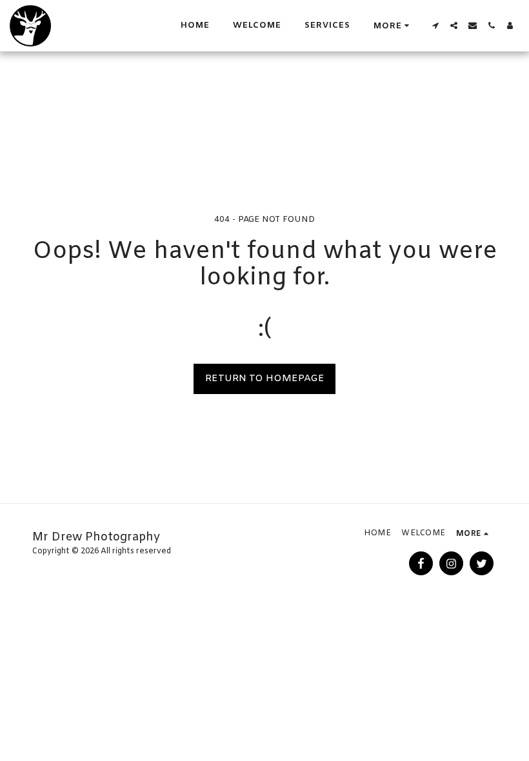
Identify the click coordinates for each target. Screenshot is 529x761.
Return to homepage (264, 378)
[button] (435, 25)
